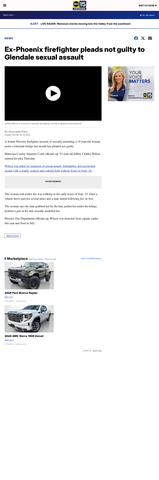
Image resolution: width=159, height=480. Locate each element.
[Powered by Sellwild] (97, 351)
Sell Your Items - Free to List (42, 259)
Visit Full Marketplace (91, 259)
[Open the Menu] (4, 5)
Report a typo (12, 236)
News (9, 38)
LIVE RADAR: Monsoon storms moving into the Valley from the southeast (86, 23)
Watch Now (147, 5)
